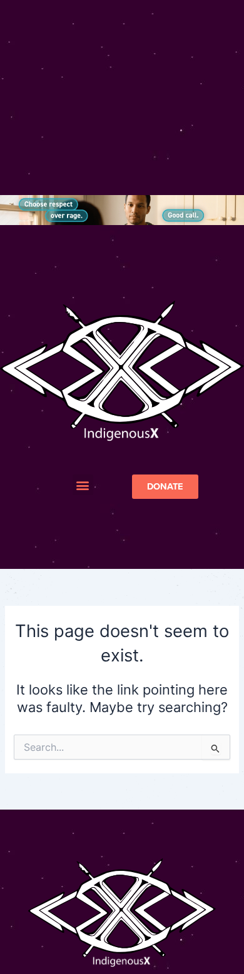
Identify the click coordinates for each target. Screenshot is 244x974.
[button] (83, 484)
